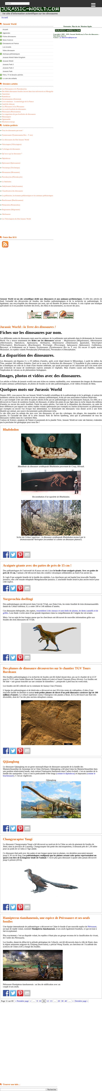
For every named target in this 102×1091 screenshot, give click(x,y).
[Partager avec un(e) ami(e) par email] (27, 554)
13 (51, 1001)
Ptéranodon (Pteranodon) (11, 205)
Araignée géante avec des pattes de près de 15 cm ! (37, 565)
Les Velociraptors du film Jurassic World (16, 219)
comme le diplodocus (66, 773)
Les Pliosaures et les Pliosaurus (13, 107)
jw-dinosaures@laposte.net (68, 37)
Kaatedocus (6, 96)
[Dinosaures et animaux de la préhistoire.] (30, 15)
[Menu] (93, 5)
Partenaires (67, 26)
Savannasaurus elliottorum (11, 99)
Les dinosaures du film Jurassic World (15, 140)
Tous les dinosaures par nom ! (12, 130)
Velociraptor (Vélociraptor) (11, 144)
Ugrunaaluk (6, 119)
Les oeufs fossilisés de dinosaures (14, 109)
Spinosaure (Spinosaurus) (11, 163)
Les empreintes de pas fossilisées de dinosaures (19, 114)
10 (40, 1001)
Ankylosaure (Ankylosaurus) (12, 186)
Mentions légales (86, 26)
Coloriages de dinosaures (11, 149)
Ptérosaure (92, 926)
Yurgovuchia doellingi (18, 599)
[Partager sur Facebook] (6, 554)
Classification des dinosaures (12, 191)
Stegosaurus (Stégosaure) (11, 210)
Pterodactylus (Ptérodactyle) (12, 177)
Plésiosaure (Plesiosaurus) (11, 112)
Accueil (4, 17)
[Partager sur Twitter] (13, 554)
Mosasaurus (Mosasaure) (11, 172)
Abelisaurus (6, 214)
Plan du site (76, 26)
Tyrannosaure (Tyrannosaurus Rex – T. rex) (17, 135)
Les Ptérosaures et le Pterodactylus (14, 89)
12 (48, 1001)
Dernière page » (81, 1001)
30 (62, 1001)
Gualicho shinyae (8, 104)
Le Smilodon (6, 182)
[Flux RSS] (4, 244)
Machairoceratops (8, 122)
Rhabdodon (11, 429)
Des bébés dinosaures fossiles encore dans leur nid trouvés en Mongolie (27, 91)
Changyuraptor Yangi (17, 839)
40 (66, 1001)
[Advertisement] (10, 228)
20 (59, 1001)
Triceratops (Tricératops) (11, 168)
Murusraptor (6, 117)
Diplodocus (6, 158)
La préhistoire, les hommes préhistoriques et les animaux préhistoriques (27, 196)
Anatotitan (6, 94)
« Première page (22, 1001)
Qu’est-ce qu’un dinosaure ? (12, 154)
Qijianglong (11, 761)
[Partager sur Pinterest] (20, 554)
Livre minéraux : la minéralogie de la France (18, 102)
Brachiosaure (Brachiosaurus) (12, 200)
